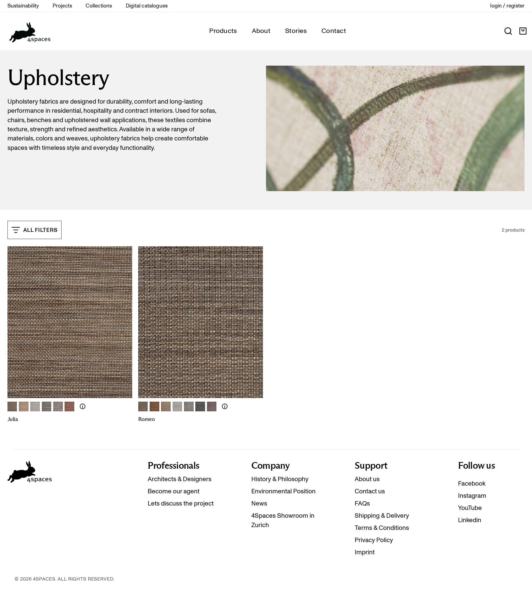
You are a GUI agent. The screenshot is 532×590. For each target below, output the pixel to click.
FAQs (362, 503)
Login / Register (507, 6)
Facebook (471, 483)
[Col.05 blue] (58, 406)
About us (367, 479)
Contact (333, 31)
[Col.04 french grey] (177, 406)
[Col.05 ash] (189, 406)
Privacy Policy (374, 540)
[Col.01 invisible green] (12, 406)
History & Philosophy (279, 479)
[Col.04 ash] (47, 406)
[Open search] (508, 31)
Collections (99, 6)
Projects (62, 6)
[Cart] (522, 31)
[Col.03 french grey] (35, 406)
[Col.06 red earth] (69, 406)
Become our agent (174, 491)
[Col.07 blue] (212, 406)
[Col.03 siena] (166, 406)
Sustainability (23, 6)
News (259, 503)
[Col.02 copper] (154, 406)
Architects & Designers (179, 479)
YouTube (470, 508)
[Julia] (82, 406)
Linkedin (469, 520)
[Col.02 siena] (24, 406)
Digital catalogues (147, 6)
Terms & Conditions (382, 528)
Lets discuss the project (181, 503)
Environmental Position (283, 491)
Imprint (365, 552)
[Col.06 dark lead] (200, 406)
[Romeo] (224, 406)
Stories (296, 31)
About (261, 31)
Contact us (370, 491)
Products (223, 31)
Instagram (472, 495)
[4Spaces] (29, 31)
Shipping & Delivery (382, 515)
